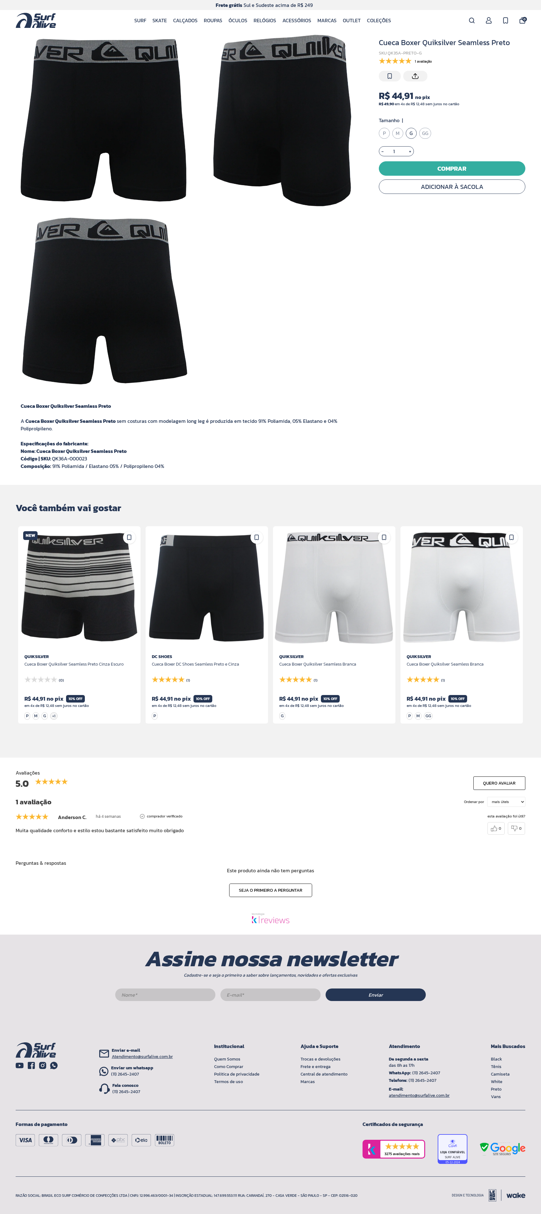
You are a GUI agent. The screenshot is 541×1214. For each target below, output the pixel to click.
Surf (140, 20)
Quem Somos (227, 1059)
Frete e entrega (316, 1066)
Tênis (496, 1066)
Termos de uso (228, 1081)
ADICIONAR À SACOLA (452, 186)
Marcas (327, 20)
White (496, 1081)
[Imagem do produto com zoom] (104, 121)
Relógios (265, 20)
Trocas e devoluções (321, 1059)
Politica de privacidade (237, 1074)
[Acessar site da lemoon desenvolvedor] (477, 1195)
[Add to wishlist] (390, 76)
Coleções (379, 20)
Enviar (375, 995)
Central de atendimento (324, 1074)
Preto (496, 1089)
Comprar (451, 168)
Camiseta (500, 1074)
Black (496, 1059)
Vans (496, 1096)
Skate (159, 20)
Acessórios (296, 20)
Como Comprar (228, 1066)
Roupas (213, 20)
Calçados (185, 20)
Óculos (238, 20)
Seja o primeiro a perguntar (270, 890)
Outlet (352, 20)
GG (425, 133)
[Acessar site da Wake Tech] (516, 1195)
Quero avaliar (499, 783)
